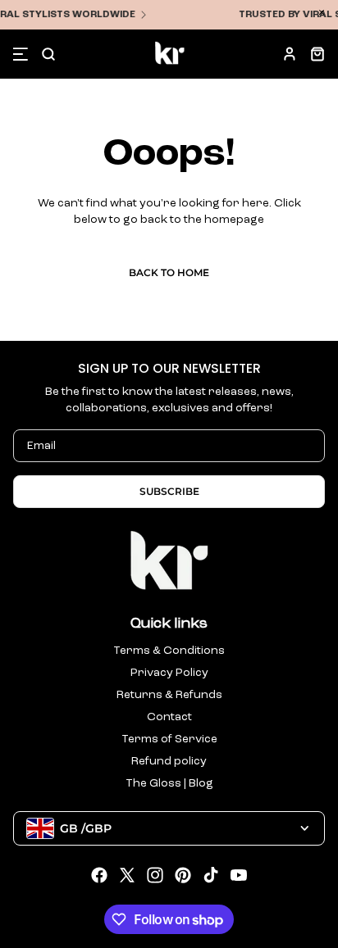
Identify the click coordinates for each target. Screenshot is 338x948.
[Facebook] (99, 875)
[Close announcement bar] (321, 12)
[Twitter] (127, 875)
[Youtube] (239, 875)
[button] (20, 54)
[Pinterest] (183, 875)
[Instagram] (155, 875)
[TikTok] (211, 875)
